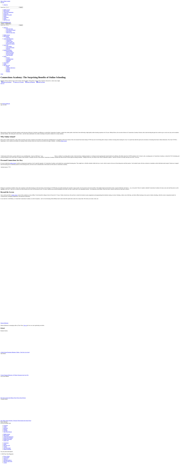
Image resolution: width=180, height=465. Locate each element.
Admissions (8, 40)
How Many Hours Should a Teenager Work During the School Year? (16, 420)
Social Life (5, 13)
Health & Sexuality (7, 14)
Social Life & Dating (8, 438)
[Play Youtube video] (90, 250)
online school (64, 141)
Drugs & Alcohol (10, 52)
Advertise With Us (7, 460)
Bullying (8, 48)
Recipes (8, 70)
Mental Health (9, 51)
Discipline (8, 60)
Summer (8, 69)
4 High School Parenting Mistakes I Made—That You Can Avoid (15, 352)
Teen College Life (10, 42)
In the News (9, 31)
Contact (5, 446)
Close (2, 74)
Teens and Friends (10, 47)
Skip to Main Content (5, 1)
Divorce (8, 57)
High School (6, 11)
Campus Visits (9, 41)
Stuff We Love (6, 19)
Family (4, 16)
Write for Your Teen (10, 32)
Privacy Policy (6, 456)
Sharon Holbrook (6, 103)
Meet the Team (9, 28)
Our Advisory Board (10, 30)
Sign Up (2, 83)
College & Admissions (8, 12)
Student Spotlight (7, 449)
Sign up (25, 325)
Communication (9, 59)
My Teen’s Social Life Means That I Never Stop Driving (13, 397)
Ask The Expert (6, 448)
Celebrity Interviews (10, 67)
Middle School (6, 9)
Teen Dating (9, 46)
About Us (5, 4)
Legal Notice (6, 457)
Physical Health (9, 53)
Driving (8, 37)
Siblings (8, 61)
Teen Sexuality (9, 55)
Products (8, 71)
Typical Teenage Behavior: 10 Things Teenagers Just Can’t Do (14, 375)
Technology (6, 17)
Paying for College (10, 43)
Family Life (6, 440)
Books (7, 66)
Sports (4, 18)
